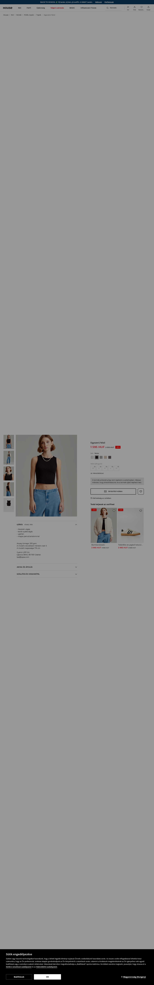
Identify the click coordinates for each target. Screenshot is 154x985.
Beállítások (19, 977)
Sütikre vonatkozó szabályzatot (18, 967)
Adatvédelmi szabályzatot (46, 967)
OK (47, 977)
